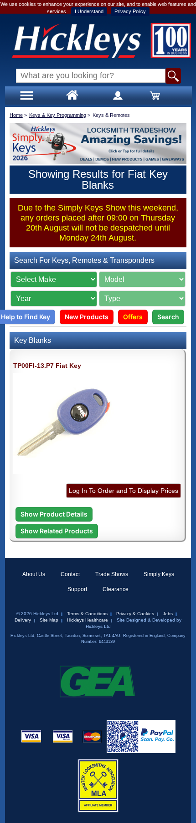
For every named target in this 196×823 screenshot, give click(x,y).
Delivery (23, 619)
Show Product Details (54, 514)
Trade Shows (111, 574)
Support (77, 589)
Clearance (116, 589)
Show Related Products (57, 531)
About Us (33, 574)
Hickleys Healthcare (87, 619)
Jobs (168, 613)
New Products (86, 317)
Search (168, 317)
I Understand (89, 11)
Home (16, 115)
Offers (133, 317)
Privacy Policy (130, 11)
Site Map (49, 619)
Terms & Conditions (87, 613)
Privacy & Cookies (135, 613)
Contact (70, 574)
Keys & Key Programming (57, 115)
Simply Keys (159, 574)
